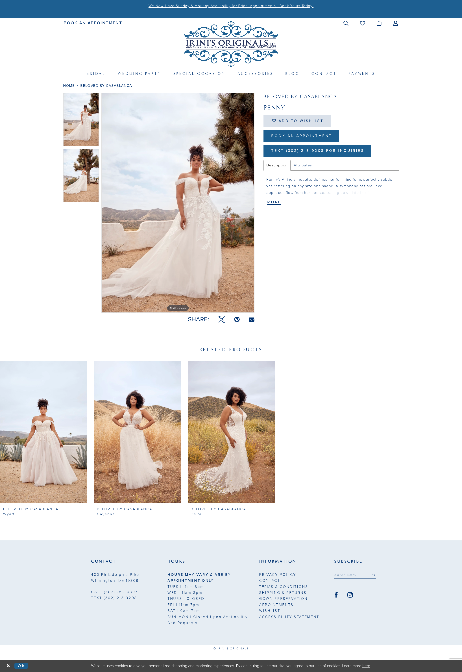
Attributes (303, 165)
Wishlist (269, 610)
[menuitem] (93, 23)
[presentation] (43, 432)
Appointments (276, 605)
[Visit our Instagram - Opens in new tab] (350, 595)
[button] (346, 23)
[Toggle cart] (379, 23)
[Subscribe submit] (374, 575)
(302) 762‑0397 (114, 592)
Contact (269, 580)
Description (277, 165)
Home (69, 85)
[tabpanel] (81, 121)
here (366, 666)
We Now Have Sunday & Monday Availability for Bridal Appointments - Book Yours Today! (231, 6)
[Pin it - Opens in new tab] (237, 319)
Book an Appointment (301, 136)
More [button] (274, 202)
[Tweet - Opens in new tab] (222, 319)
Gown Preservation (283, 598)
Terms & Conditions (283, 586)
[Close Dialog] (8, 666)
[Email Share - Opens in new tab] (251, 319)
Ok (21, 666)
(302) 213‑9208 (114, 598)
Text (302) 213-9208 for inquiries (317, 150)
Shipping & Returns (283, 592)
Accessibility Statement (289, 617)
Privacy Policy (277, 574)
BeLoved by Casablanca (106, 85)
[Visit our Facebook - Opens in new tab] (336, 595)
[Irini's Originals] (231, 44)
